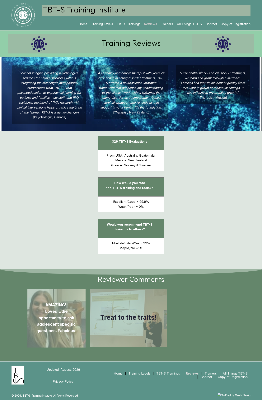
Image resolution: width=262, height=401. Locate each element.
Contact (206, 377)
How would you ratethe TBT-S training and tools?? (129, 185)
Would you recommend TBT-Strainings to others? (129, 227)
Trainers (211, 373)
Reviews (192, 373)
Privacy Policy (63, 381)
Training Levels (139, 373)
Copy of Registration (233, 377)
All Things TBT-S (235, 373)
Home (118, 373)
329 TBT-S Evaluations (129, 141)
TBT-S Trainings (168, 373)
